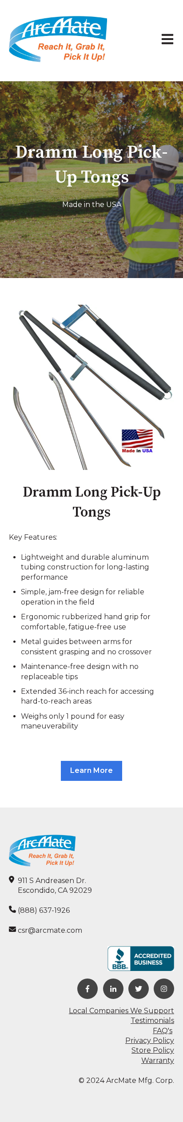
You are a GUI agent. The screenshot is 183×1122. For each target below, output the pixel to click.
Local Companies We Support (121, 1011)
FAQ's (162, 1031)
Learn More (91, 770)
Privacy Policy (149, 1040)
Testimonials (152, 1020)
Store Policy (152, 1050)
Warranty (157, 1060)
